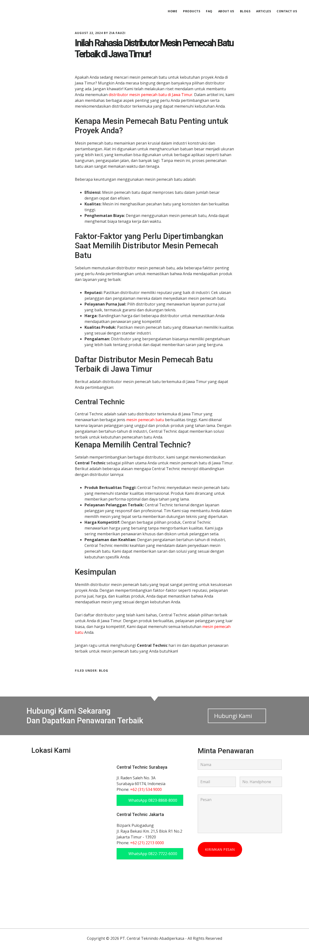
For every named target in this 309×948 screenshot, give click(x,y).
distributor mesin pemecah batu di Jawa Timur (150, 94)
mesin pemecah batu (145, 419)
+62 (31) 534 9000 (146, 789)
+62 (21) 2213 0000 (147, 842)
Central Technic (46, 10)
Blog (103, 671)
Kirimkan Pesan (220, 849)
